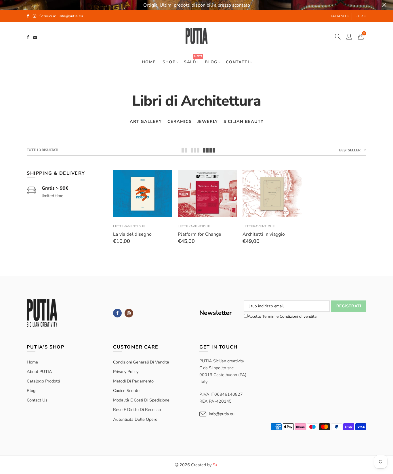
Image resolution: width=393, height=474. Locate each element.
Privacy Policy (125, 371)
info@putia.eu (221, 414)
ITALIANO (337, 16)
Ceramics (179, 121)
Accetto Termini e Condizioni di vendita (282, 316)
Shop (169, 62)
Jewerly (207, 121)
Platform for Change (200, 234)
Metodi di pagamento (133, 381)
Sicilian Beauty (244, 121)
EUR (359, 16)
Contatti (237, 62)
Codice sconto (126, 390)
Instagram (129, 313)
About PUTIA (39, 371)
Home (149, 62)
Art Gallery (146, 121)
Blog (211, 62)
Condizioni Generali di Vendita (141, 362)
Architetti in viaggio (264, 234)
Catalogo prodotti (43, 381)
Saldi (193, 59)
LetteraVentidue (129, 226)
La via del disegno (132, 234)
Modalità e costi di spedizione (141, 400)
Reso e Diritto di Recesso (137, 409)
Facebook (117, 313)
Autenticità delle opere (135, 419)
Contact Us (37, 400)
